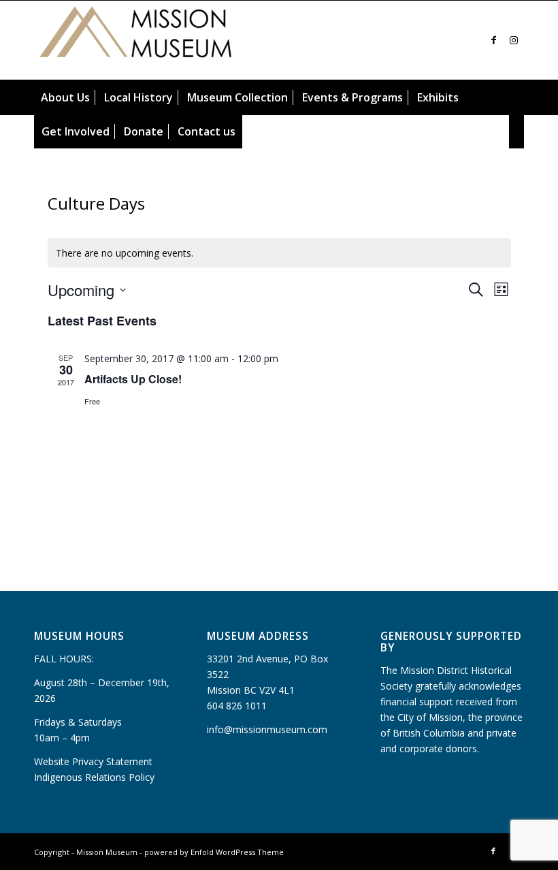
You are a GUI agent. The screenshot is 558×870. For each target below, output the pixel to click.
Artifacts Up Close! (133, 379)
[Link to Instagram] (514, 40)
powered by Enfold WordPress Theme (214, 852)
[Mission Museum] (136, 40)
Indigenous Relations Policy (94, 777)
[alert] (279, 253)
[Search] (517, 131)
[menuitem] (65, 97)
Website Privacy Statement (93, 761)
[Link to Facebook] (493, 40)
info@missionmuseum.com (267, 729)
